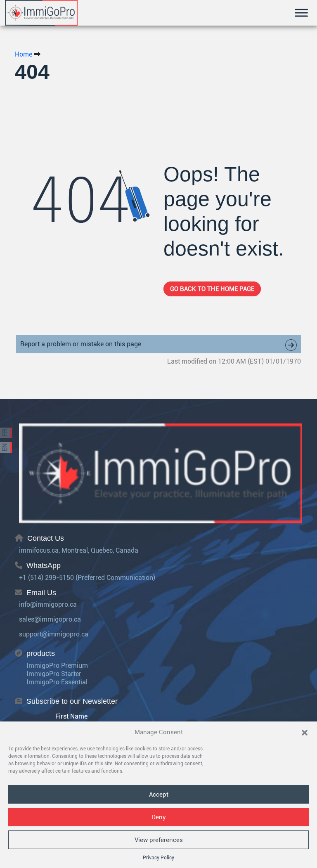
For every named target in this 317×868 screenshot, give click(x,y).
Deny (158, 817)
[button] (304, 732)
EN (5, 447)
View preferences (159, 840)
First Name (71, 716)
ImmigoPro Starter (53, 674)
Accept (158, 794)
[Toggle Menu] (301, 13)
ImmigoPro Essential (57, 682)
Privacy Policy (158, 858)
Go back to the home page (212, 289)
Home (23, 54)
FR (5, 433)
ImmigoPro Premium (57, 665)
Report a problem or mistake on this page (80, 344)
